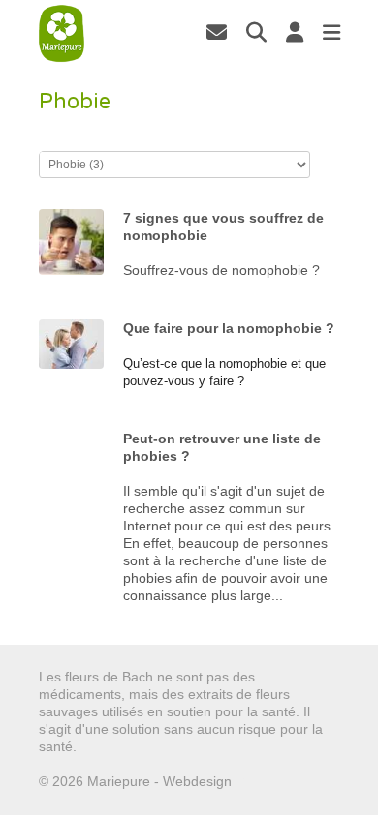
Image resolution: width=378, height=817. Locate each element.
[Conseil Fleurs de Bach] (62, 34)
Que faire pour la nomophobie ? (228, 328)
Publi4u (258, 781)
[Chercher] (256, 32)
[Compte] (294, 32)
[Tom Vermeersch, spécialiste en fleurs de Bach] (216, 32)
